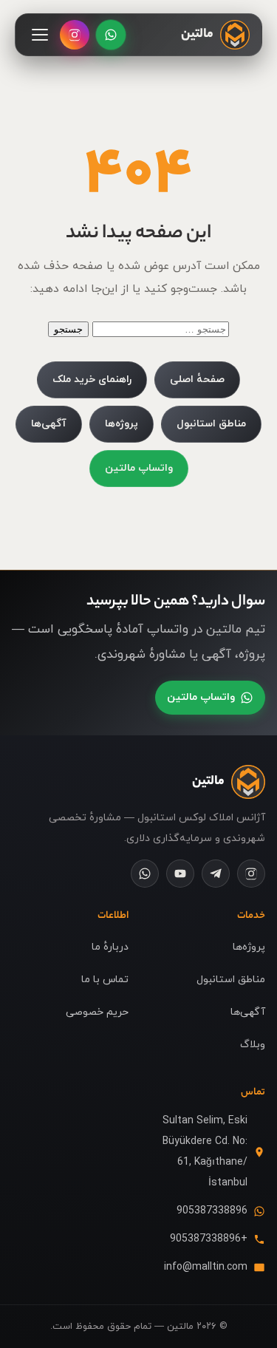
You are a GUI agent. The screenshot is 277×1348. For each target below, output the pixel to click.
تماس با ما (105, 980)
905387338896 (212, 1211)
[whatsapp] (145, 873)
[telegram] (216, 873)
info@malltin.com (205, 1267)
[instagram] (251, 873)
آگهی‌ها (48, 424)
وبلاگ (252, 1045)
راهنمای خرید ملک (91, 379)
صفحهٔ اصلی (197, 379)
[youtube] (180, 873)
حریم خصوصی (97, 1012)
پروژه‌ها (121, 424)
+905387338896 (208, 1239)
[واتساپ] (111, 35)
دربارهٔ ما (110, 947)
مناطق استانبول (211, 424)
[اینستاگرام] (74, 35)
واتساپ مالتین (139, 468)
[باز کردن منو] (39, 34)
